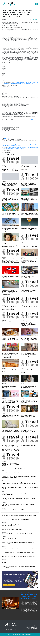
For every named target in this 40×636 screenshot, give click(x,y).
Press (5, 628)
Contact (12, 628)
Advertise (8, 628)
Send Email (6, 138)
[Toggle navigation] (36, 4)
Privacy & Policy (13, 629)
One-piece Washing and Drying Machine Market (26, 36)
